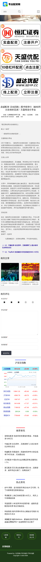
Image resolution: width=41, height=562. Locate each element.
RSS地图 (24, 553)
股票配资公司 (32, 536)
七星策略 (6, 536)
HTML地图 (30, 553)
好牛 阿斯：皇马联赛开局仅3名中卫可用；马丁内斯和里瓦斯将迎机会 (22, 488)
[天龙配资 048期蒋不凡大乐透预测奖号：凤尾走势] (30, 271)
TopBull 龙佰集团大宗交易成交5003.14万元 (23, 252)
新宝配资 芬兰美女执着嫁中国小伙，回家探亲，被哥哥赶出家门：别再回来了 (21, 468)
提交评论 (6, 353)
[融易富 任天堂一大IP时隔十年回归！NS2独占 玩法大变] (10, 271)
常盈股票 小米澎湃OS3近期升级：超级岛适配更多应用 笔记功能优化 (21, 504)
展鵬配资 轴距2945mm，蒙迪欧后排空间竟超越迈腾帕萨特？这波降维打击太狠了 (21, 520)
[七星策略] (11, 4)
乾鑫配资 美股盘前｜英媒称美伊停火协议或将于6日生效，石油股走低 (21, 453)
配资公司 (19, 536)
